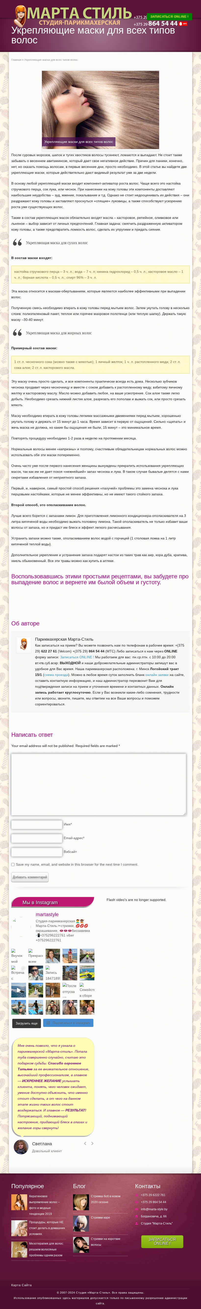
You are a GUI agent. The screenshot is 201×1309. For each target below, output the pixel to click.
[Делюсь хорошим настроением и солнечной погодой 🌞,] (70, 956)
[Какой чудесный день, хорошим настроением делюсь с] (35, 973)
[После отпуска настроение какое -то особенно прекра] (53, 956)
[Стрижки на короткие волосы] (81, 1245)
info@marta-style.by (154, 1209)
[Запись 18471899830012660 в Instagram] (53, 973)
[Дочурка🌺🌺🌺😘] (70, 1007)
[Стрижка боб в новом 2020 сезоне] (81, 1202)
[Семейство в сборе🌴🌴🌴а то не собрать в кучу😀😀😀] (87, 990)
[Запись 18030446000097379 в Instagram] (87, 973)
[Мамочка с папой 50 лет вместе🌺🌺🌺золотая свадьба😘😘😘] (53, 1007)
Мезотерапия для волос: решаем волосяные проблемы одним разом (46, 1249)
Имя (68, 824)
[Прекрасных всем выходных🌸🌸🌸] (35, 956)
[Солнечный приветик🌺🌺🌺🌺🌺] (35, 1007)
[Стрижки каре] (81, 1224)
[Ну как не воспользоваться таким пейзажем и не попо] (35, 990)
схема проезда (56, 675)
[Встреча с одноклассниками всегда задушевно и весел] (18, 973)
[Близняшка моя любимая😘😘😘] (53, 990)
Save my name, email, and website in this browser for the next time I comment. (77, 864)
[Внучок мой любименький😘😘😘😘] (18, 956)
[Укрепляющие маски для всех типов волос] (100, 111)
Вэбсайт (70, 852)
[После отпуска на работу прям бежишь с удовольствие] (70, 990)
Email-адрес (74, 838)
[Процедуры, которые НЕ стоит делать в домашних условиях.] (19, 1228)
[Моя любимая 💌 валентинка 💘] (87, 1007)
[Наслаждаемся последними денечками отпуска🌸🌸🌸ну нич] (70, 973)
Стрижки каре (100, 1217)
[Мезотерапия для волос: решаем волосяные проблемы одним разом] (19, 1250)
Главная (16, 59)
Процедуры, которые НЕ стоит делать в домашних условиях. (47, 1228)
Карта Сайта (21, 1285)
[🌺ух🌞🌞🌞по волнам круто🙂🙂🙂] (18, 990)
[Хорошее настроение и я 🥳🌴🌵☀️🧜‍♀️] (18, 1007)
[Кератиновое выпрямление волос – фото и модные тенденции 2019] (19, 1202)
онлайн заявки (157, 675)
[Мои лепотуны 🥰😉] (87, 956)
